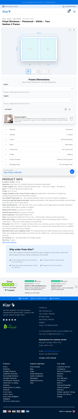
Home (3, 19)
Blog (31, 369)
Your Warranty (62, 378)
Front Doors (7, 392)
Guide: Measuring (36, 374)
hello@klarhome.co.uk (51, 351)
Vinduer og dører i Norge (66, 392)
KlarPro (59, 383)
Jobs (31, 383)
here (62, 334)
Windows (6, 369)
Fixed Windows (17, 19)
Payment (60, 374)
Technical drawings (9, 242)
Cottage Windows (9, 371)
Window (9, 19)
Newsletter (34, 378)
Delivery (60, 376)
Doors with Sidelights (11, 396)
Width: (5, 84)
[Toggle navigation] (74, 11)
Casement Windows (10, 374)
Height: (6, 96)
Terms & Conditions (64, 371)
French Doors (8, 394)
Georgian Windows (10, 378)
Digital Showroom (36, 380)
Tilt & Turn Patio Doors (11, 401)
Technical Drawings (64, 385)
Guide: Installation (36, 376)
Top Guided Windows (10, 376)
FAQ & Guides (35, 367)
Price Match (61, 380)
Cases (32, 371)
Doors (5, 367)
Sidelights (6, 399)
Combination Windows (11, 380)
